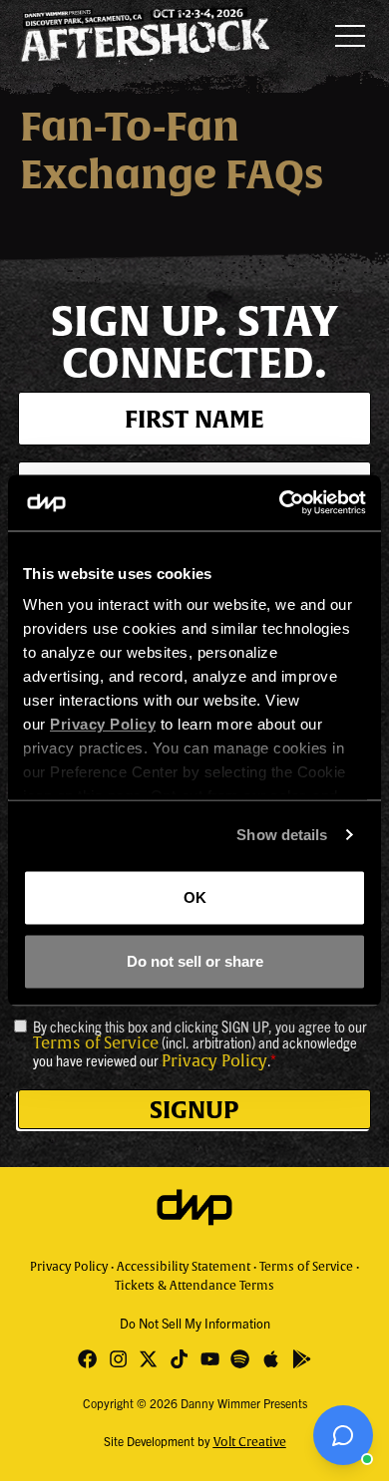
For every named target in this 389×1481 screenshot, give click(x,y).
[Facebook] (87, 1358)
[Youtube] (209, 1358)
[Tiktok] (179, 1358)
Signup (194, 1109)
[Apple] (270, 1358)
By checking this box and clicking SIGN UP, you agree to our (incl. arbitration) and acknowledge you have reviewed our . (200, 1043)
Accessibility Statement (183, 1267)
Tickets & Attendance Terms (194, 1286)
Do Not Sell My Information (195, 1323)
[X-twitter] (149, 1358)
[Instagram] (118, 1358)
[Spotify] (240, 1358)
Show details (281, 834)
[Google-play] (301, 1358)
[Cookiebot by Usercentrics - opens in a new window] (280, 503)
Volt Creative (249, 1442)
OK (195, 896)
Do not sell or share (195, 961)
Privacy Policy (214, 1061)
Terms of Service (96, 1043)
